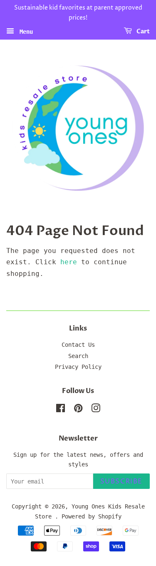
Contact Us (78, 344)
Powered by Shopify (91, 516)
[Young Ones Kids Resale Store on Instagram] (95, 409)
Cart (142, 31)
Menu (24, 31)
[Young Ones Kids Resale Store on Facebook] (60, 409)
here (68, 262)
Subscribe (121, 481)
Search (78, 356)
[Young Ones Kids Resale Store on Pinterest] (78, 409)
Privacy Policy (78, 366)
